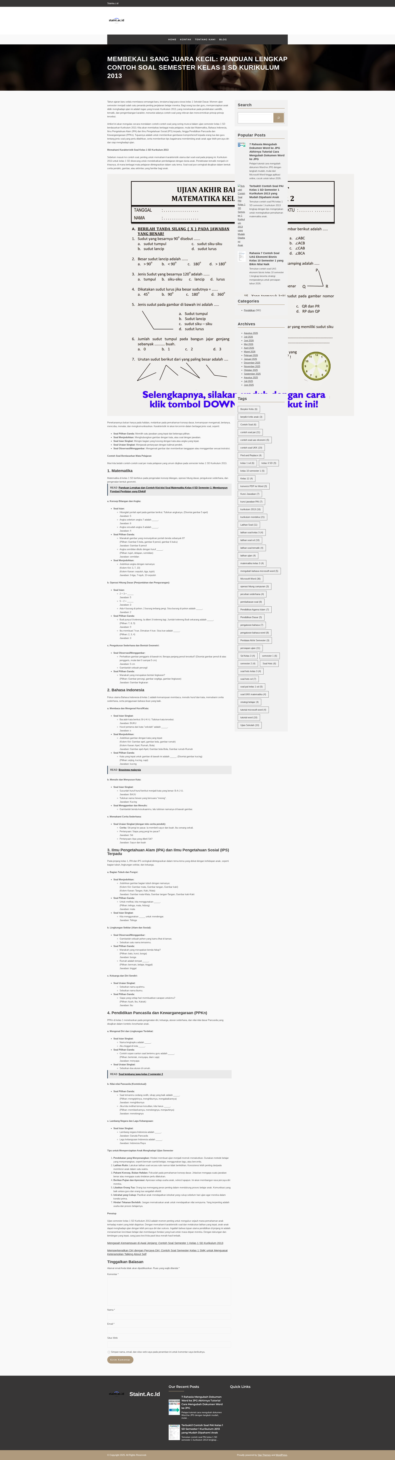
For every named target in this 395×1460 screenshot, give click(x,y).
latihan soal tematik (251, 548)
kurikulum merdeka (252, 517)
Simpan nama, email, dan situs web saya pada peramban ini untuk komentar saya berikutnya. (158, 1352)
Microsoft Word (250, 578)
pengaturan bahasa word (254, 632)
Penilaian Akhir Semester (254, 640)
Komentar (113, 1274)
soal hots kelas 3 (250, 671)
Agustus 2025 (251, 377)
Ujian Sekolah (249, 725)
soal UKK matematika (253, 694)
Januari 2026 (250, 359)
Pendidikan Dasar (251, 617)
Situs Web (112, 1338)
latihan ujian (248, 555)
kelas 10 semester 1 (252, 470)
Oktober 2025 (251, 370)
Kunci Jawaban (249, 494)
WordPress (281, 1455)
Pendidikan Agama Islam (254, 609)
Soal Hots (269, 663)
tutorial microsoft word (253, 709)
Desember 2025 (252, 362)
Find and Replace (251, 455)
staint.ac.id (144, 1394)
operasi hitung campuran (254, 586)
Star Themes (264, 1455)
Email (110, 1323)
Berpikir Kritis (248, 409)
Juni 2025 (249, 385)
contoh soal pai (250, 432)
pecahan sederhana (252, 594)
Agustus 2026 (251, 333)
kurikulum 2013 (250, 509)
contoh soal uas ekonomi (254, 440)
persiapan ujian (250, 648)
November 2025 (252, 366)
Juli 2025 (248, 381)
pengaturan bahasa (251, 625)
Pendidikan (249, 310)
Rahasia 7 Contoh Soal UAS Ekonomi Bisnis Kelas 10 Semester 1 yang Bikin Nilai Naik (266, 259)
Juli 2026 (248, 336)
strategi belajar (249, 702)
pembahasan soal (251, 601)
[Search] (278, 118)
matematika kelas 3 (252, 563)
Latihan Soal (248, 524)
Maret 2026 (249, 351)
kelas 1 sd (247, 463)
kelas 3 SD (269, 463)
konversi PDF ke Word (253, 486)
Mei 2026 (248, 344)
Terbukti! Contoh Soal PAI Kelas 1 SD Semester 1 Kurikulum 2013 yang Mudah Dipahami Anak (266, 192)
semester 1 (269, 655)
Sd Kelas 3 (247, 655)
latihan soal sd (250, 540)
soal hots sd (248, 679)
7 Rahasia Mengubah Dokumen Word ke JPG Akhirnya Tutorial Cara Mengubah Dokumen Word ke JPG (267, 152)
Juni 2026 (249, 340)
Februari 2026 (251, 355)
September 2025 (252, 373)
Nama (111, 1309)
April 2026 (249, 348)
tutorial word (248, 717)
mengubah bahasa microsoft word (259, 571)
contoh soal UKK (251, 447)
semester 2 (247, 663)
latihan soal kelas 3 (251, 532)
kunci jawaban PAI (251, 501)
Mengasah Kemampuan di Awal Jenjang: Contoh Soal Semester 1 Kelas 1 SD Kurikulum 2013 (165, 1243)
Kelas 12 (246, 478)
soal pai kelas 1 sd (251, 686)
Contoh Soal (248, 424)
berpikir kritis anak (251, 416)
